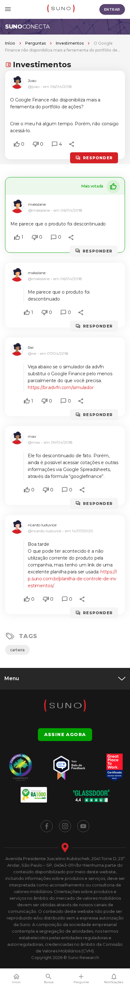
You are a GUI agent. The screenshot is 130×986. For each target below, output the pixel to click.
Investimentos (70, 43)
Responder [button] (98, 157)
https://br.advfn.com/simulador (61, 387)
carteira (17, 649)
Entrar (112, 9)
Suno (27, 26)
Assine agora (65, 734)
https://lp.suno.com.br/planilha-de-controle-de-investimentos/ (72, 578)
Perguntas (35, 43)
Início (10, 43)
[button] (17, 144)
